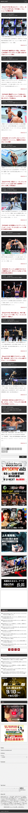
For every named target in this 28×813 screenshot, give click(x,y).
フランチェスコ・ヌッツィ (7, 233)
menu (26, 1)
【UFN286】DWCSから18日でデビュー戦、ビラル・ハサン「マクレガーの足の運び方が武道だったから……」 (13, 402)
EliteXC (2, 791)
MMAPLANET (7, 811)
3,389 (3, 451)
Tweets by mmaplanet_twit (6, 750)
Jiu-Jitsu (15, 791)
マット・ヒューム (6, 409)
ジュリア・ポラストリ (14, 277)
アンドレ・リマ (18, 102)
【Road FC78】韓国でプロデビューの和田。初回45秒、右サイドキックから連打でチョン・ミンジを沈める (13, 358)
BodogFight (2, 788)
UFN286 (14, 102)
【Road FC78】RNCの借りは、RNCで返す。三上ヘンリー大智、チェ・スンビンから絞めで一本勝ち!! (13, 314)
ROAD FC (12, 188)
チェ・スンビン (16, 321)
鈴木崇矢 (11, 409)
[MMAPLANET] (6, 1)
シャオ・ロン (15, 233)
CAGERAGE (12, 791)
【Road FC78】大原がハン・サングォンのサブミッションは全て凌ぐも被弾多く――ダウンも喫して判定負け (13, 183)
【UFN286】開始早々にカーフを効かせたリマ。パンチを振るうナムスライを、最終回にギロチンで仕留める (13, 96)
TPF (20, 791)
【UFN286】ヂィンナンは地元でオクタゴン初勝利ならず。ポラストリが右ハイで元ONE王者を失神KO (13, 271)
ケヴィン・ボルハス (9, 146)
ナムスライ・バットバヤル (7, 102)
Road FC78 (11, 15)
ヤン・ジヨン (15, 15)
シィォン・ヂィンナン (7, 277)
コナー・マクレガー (6, 408)
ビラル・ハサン (15, 409)
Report (10, 57)
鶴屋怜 (4, 146)
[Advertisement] (11, 598)
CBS (17, 791)
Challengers (22, 790)
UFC (12, 57)
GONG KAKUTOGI (7, 788)
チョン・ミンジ (14, 364)
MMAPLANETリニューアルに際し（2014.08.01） (14, 807)
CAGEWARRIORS (7, 791)
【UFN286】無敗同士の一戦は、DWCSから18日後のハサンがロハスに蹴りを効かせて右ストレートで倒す (13, 52)
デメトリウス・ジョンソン (14, 408)
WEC (22, 788)
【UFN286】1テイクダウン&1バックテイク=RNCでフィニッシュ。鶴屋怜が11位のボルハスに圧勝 (13, 140)
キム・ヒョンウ (5, 15)
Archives (2, 755)
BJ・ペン (16, 788)
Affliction (12, 788)
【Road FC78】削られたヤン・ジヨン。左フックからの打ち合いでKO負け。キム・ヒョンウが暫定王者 (13, 9)
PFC (18, 788)
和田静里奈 (9, 364)
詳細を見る (23, 45)
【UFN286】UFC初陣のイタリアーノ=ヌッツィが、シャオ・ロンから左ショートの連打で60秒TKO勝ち (13, 227)
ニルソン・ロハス (6, 411)
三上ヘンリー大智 (6, 321)
